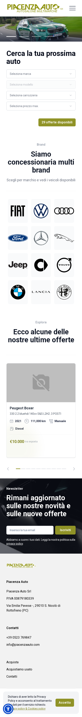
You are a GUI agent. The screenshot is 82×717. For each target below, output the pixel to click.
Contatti (11, 676)
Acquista (12, 662)
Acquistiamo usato (19, 669)
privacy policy (14, 543)
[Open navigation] (72, 8)
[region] (41, 416)
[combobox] (41, 73)
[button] (8, 709)
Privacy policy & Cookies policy (27, 708)
